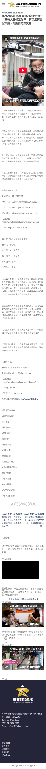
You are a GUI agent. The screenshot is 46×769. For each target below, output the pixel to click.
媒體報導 (6, 749)
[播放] (4, 587)
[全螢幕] (4, 610)
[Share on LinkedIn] (34, 504)
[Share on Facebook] (16, 504)
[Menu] (4, 4)
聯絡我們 (6, 755)
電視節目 (20, 13)
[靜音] (4, 603)
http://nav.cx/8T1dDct (29, 399)
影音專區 (6, 746)
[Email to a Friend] (25, 504)
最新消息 (6, 752)
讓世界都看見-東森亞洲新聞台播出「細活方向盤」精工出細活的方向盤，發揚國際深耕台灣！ (34, 520)
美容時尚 (4, 13)
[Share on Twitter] (21, 504)
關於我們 (6, 743)
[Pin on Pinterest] (30, 504)
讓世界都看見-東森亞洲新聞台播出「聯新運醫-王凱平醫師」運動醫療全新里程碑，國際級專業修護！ (12, 520)
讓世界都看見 (12, 13)
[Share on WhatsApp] (12, 504)
